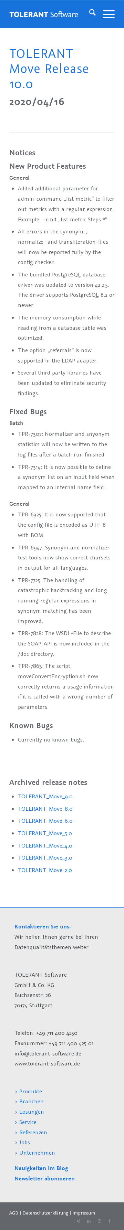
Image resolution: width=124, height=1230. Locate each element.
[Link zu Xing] (78, 1221)
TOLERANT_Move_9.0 (45, 796)
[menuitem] (89, 14)
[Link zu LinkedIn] (89, 1221)
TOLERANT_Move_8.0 (45, 808)
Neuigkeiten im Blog (41, 1168)
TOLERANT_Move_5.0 (45, 833)
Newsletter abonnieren (44, 1178)
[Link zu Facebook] (109, 1221)
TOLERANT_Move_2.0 (45, 870)
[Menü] (105, 14)
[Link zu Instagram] (99, 1221)
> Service (25, 1122)
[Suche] (89, 14)
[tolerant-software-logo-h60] (43, 14)
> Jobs (23, 1142)
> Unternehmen (34, 1152)
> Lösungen (29, 1111)
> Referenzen (30, 1132)
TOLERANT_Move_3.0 (45, 857)
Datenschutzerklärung (45, 1213)
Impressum (83, 1213)
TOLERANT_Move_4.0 (45, 845)
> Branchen (29, 1101)
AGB (13, 1213)
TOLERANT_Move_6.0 (45, 820)
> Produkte (28, 1091)
